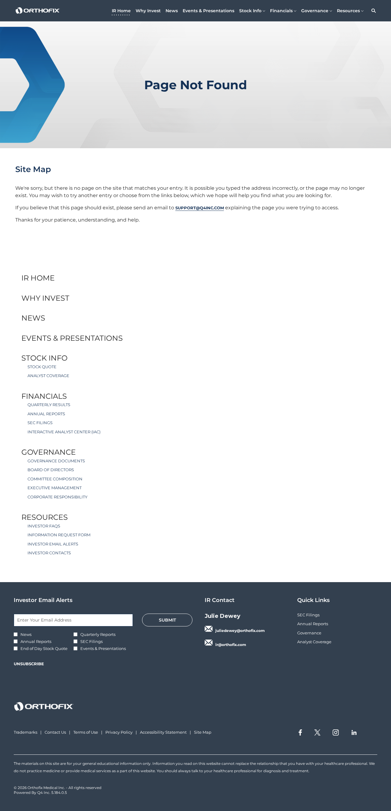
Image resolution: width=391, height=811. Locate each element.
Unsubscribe (29, 663)
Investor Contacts (49, 552)
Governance (48, 452)
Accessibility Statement (163, 732)
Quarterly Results (48, 404)
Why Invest (45, 298)
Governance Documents (56, 460)
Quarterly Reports (97, 635)
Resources (44, 517)
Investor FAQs (43, 525)
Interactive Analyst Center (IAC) (63, 431)
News (33, 318)
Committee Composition (54, 478)
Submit (167, 620)
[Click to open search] (372, 11)
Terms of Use (85, 732)
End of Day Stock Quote (44, 649)
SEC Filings (40, 422)
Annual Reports (46, 413)
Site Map (202, 732)
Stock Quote (42, 366)
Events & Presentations (72, 338)
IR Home (38, 277)
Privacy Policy (119, 732)
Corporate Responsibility (57, 496)
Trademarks (25, 732)
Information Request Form (58, 534)
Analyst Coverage (48, 375)
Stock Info (44, 358)
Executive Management (54, 487)
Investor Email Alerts (52, 543)
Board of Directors (50, 469)
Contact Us (55, 732)
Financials (44, 396)
